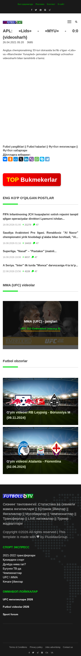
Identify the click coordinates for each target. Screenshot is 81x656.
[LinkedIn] (26, 159)
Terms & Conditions (18, 647)
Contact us (68, 647)
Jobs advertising (52, 647)
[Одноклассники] (10, 159)
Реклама (40, 4)
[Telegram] (47, 159)
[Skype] (42, 159)
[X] (21, 159)
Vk (52, 652)
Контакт (51, 4)
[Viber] (31, 159)
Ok (46, 652)
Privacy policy (36, 647)
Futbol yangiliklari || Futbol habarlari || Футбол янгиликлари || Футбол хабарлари (40, 148)
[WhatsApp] (36, 159)
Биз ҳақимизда (25, 4)
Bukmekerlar (32, 179)
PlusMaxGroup (56, 537)
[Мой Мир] (15, 159)
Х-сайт (61, 4)
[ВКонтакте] (5, 159)
